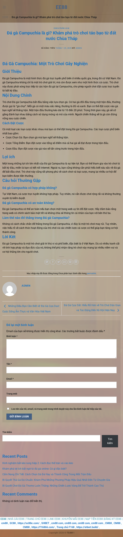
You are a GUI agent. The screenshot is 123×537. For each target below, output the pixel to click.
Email (10, 379)
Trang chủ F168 (65, 527)
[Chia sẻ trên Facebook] (52, 262)
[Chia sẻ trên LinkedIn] (76, 262)
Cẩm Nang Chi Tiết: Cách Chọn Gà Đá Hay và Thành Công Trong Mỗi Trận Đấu (46, 474)
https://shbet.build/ (87, 527)
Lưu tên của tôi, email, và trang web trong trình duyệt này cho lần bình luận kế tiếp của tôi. (56, 409)
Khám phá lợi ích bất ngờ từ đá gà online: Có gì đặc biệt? (34, 468)
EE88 (61, 7)
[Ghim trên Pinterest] (70, 262)
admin (79, 48)
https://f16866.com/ (43, 527)
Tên (9, 364)
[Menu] (4, 7)
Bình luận (11, 336)
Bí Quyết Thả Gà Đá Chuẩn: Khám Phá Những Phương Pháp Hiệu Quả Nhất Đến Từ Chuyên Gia (56, 479)
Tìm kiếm (7, 432)
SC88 (13, 523)
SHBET (45, 523)
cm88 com (57, 523)
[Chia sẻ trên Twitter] (58, 262)
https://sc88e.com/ (28, 523)
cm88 (4, 523)
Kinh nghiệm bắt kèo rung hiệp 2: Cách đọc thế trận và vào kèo (37, 463)
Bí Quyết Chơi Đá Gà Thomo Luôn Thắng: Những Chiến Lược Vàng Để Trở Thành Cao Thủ (53, 485)
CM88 (108, 523)
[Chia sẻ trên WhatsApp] (47, 262)
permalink (91, 273)
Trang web (11, 393)
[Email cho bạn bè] (64, 262)
